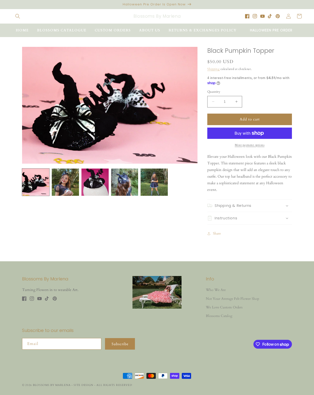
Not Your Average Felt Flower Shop (232, 298)
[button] (17, 16)
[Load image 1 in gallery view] (35, 182)
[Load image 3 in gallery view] (95, 182)
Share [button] (217, 233)
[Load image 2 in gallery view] (65, 182)
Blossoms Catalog (219, 316)
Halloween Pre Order (271, 30)
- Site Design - (83, 385)
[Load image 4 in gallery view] (124, 182)
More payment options (249, 145)
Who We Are (216, 290)
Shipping (213, 69)
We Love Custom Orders (224, 307)
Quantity (213, 92)
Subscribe (120, 344)
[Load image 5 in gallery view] (154, 182)
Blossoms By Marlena (51, 385)
